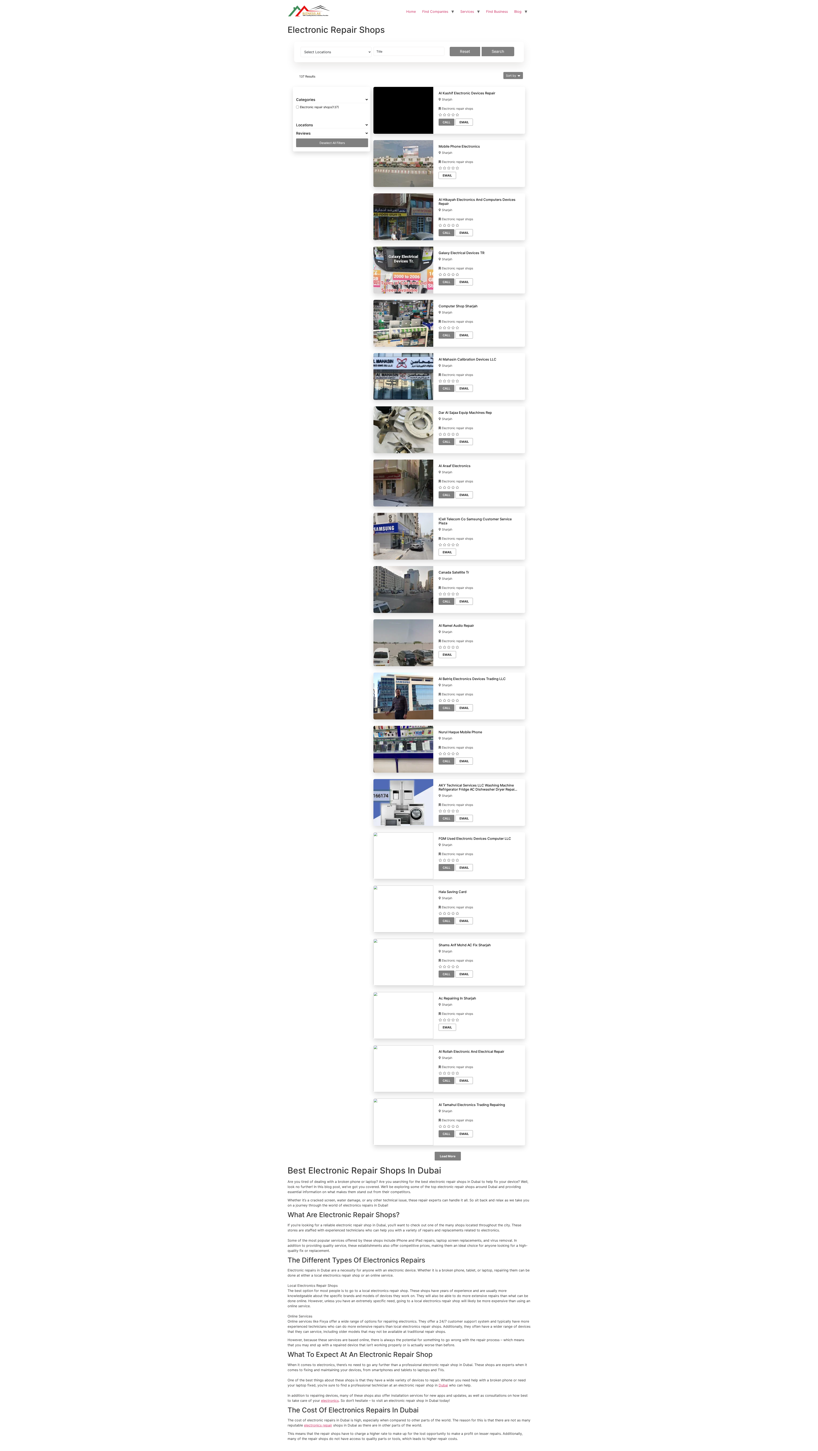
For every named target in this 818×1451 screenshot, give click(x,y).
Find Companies (435, 11)
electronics (330, 1400)
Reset (465, 51)
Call (446, 122)
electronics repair (318, 1425)
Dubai (443, 1385)
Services (467, 11)
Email (464, 122)
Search (498, 51)
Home (411, 11)
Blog (517, 11)
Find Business (497, 11)
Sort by (511, 75)
